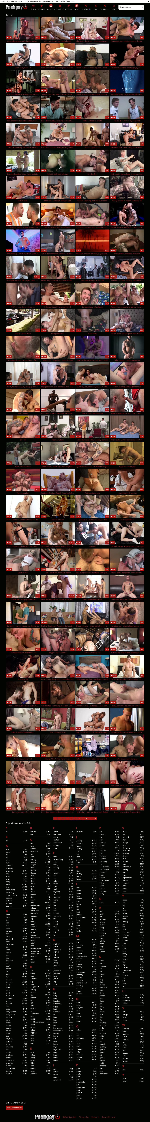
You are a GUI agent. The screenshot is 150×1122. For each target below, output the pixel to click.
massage (86, 950)
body (16, 1009)
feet (63, 878)
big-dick (16, 985)
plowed (110, 845)
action (16, 852)
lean (86, 896)
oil (86, 1033)
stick (133, 832)
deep (40, 984)
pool (110, 848)
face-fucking (63, 859)
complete (40, 913)
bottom (16, 1028)
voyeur (133, 1020)
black (16, 993)
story (133, 840)
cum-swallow (40, 954)
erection (40, 1074)
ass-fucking (16, 890)
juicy (86, 862)
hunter (63, 1060)
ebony (40, 1057)
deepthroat (40, 987)
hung (63, 1052)
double (40, 1019)
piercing (110, 834)
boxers (16, 1033)
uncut (133, 995)
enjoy (40, 1071)
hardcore (63, 1012)
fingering (63, 892)
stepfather (110, 1074)
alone (16, 860)
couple (40, 924)
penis (86, 1090)
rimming (110, 933)
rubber (110, 949)
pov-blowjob (110, 867)
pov (110, 864)
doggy (40, 1011)
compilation (40, 911)
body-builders (16, 1012)
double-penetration (40, 1022)
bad (16, 920)
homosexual (63, 1031)
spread (110, 1060)
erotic (63, 832)
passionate (86, 1082)
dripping (40, 1033)
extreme (63, 845)
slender (110, 1012)
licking (86, 904)
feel (63, 875)
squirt (110, 1063)
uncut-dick (133, 997)
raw (110, 911)
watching (133, 1034)
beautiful (16, 960)
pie (110, 832)
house (63, 1044)
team (133, 919)
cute (40, 959)
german (63, 957)
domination (40, 1014)
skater (110, 1001)
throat (133, 937)
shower (110, 995)
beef (16, 966)
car (40, 854)
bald (16, 925)
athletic (16, 900)
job (86, 854)
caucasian (40, 862)
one (86, 1041)
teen (133, 924)
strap (133, 845)
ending (40, 1068)
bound (16, 1031)
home (63, 1025)
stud (133, 859)
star (110, 1068)
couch (40, 921)
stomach (133, 837)
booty (16, 1025)
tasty (133, 911)
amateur (16, 865)
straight (133, 842)
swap (133, 886)
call (40, 843)
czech (40, 962)
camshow (40, 851)
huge (63, 1047)
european (63, 834)
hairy (63, 995)
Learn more (70, 1)
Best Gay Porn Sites (14, 1108)
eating (40, 1055)
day (40, 981)
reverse (110, 925)
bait (16, 923)
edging (40, 1060)
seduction (110, 966)
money (86, 977)
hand (63, 998)
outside (86, 1057)
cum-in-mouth (40, 948)
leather (86, 898)
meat (86, 961)
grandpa (63, 973)
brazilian (16, 1041)
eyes (63, 848)
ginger (63, 960)
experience (63, 842)
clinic (40, 886)
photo (86, 1095)
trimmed (133, 975)
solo (110, 1039)
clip (40, 889)
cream (40, 932)
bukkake (40, 832)
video (133, 1012)
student (133, 861)
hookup (63, 1033)
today (133, 954)
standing (110, 1066)
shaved (110, 985)
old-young (86, 1038)
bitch (16, 990)
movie (86, 991)
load (86, 912)
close (40, 892)
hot (63, 1039)
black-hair (16, 998)
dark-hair (40, 979)
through (133, 940)
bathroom (16, 944)
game (63, 946)
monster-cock (86, 983)
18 (16, 832)
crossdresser (40, 937)
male (86, 940)
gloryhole (63, 965)
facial (63, 862)
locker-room (86, 917)
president (110, 872)
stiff (133, 834)
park (86, 1076)
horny (63, 1036)
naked (86, 1002)
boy (16, 1036)
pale (86, 1068)
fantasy (63, 867)
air (16, 855)
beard (16, 955)
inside (63, 1074)
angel (16, 876)
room (110, 944)
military (86, 967)
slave (110, 1009)
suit (133, 872)
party (86, 1079)
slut (110, 1020)
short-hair (110, 987)
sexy (110, 979)
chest (40, 867)
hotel (63, 1041)
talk (133, 902)
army (16, 882)
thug (133, 943)
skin (110, 1004)
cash (40, 857)
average (16, 906)
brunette (16, 1063)
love (86, 923)
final (63, 889)
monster (86, 980)
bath (16, 942)
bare (16, 936)
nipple (86, 1016)
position (110, 859)
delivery (40, 989)
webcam (133, 1039)
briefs (16, 1049)
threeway (133, 935)
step (110, 1071)
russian (110, 952)
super (133, 875)
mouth (86, 988)
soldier (110, 1036)
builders (16, 1074)
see (110, 969)
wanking (133, 1029)
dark (40, 976)
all (16, 857)
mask (86, 948)
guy (63, 981)
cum (40, 946)
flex (63, 902)
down (40, 1024)
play (110, 840)
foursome (63, 916)
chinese (40, 870)
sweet (133, 891)
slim (110, 1014)
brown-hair (16, 1060)
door (40, 1016)
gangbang (63, 949)
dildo (40, 1000)
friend (63, 924)
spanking (110, 1047)
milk (86, 969)
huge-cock (63, 1049)
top (133, 962)
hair (63, 993)
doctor (40, 1008)
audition (16, 903)
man (86, 942)
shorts (110, 990)
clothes (40, 894)
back (16, 917)
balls (16, 928)
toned (133, 956)
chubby (40, 873)
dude (40, 1041)
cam (40, 846)
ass (16, 887)
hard (63, 1009)
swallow (133, 883)
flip (63, 905)
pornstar (110, 856)
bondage (16, 1017)
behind (16, 969)
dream (40, 1027)
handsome (63, 1004)
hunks (63, 1057)
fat (63, 870)
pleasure (110, 842)
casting (40, 859)
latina (86, 890)
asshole (16, 898)
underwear (133, 1000)
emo (40, 1066)
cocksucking (40, 905)
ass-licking (16, 892)
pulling (110, 888)
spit (110, 1055)
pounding (110, 861)
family (63, 865)
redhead (110, 919)
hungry (63, 1055)
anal (16, 873)
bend (16, 971)
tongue (133, 959)
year (133, 1078)
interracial (63, 1080)
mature (86, 958)
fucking (63, 929)
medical (86, 964)
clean (40, 881)
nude (86, 1021)
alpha (16, 863)
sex (110, 977)
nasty (86, 1005)
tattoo (133, 913)
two (133, 986)
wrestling (133, 1061)
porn (110, 853)
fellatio (63, 881)
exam (63, 837)
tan (133, 908)
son (110, 1041)
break (16, 1044)
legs (86, 901)
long (86, 920)
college (40, 908)
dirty (40, 1006)
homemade (63, 1028)
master (86, 953)
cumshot (40, 956)
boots (16, 1022)
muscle (86, 993)
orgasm (86, 1049)
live (86, 909)
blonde (16, 1001)
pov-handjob (110, 869)
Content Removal (108, 1117)
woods (133, 1053)
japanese (86, 843)
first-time (63, 897)
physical (86, 1098)
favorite (63, 873)
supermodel (133, 877)
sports (110, 1057)
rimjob (110, 930)
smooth (110, 1025)
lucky (86, 928)
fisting (63, 900)
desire (40, 992)
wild (133, 1050)
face (63, 857)
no (86, 1018)
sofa (110, 1031)
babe (16, 915)
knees (86, 879)
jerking (86, 849)
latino (86, 893)
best (16, 974)
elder (40, 1063)
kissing (86, 873)
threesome (133, 932)
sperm (110, 1052)
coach (40, 900)
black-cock (16, 995)
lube (86, 925)
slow (110, 1017)
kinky (86, 871)
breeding (16, 1047)
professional (110, 880)
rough (110, 946)
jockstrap (86, 859)
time (133, 951)
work (133, 1055)
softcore (110, 1033)
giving (63, 962)
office (86, 1030)
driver (40, 1035)
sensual (110, 974)
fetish (63, 884)
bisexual (16, 987)
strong (133, 856)
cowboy (40, 929)
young (133, 1081)
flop (63, 908)
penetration (86, 1087)
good (63, 968)
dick (40, 995)
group (63, 979)
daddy (40, 973)
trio (133, 978)
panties (86, 1071)
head (63, 1017)
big (16, 977)
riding (110, 927)
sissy (110, 998)
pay (86, 1085)
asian (16, 884)
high (63, 1020)
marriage (86, 945)
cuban (40, 943)
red (110, 917)
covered (40, 927)
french (63, 921)
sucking (133, 869)
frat (63, 919)
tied (133, 946)
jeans (86, 846)
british (16, 1052)
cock (40, 902)
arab (16, 879)
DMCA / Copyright (69, 1117)
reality (110, 914)
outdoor (86, 1054)
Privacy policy (84, 1117)
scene (110, 960)
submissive (133, 867)
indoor (63, 1072)
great (63, 976)
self (110, 971)
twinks (133, 983)
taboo (133, 900)
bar (16, 933)
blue (16, 1006)
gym (63, 984)
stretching (133, 848)
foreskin (63, 913)
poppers (110, 850)
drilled (40, 1030)
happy (63, 1006)
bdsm (16, 950)
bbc (16, 947)
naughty (86, 1008)
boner (16, 1020)
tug (133, 981)
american (16, 871)
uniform (133, 1003)
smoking (110, 1022)
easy (40, 1052)
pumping (110, 891)
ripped (110, 935)
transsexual (133, 970)
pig (110, 837)
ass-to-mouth (16, 895)
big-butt (16, 979)
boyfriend (16, 1039)
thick (133, 929)
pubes (110, 883)
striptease (133, 850)
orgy (86, 1052)
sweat (133, 888)
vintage (133, 1014)
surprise (133, 880)
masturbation (86, 956)
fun (63, 935)
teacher (133, 916)
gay (63, 954)
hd (63, 1014)
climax (40, 884)
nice (86, 1010)
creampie (40, 935)
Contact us (95, 1117)
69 (16, 840)
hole (63, 1022)
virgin (133, 1017)
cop (40, 919)
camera (40, 849)
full (63, 932)
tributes (133, 973)
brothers (16, 1055)
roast (110, 938)
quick (110, 902)
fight (63, 886)
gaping (63, 952)
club (40, 897)
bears (16, 958)
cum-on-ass (40, 951)
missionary (86, 972)
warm (133, 1031)
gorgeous (63, 971)
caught (40, 865)
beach (16, 952)
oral (86, 1046)
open (86, 1043)
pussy (110, 894)
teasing (133, 921)
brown (16, 1057)
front (63, 927)
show (110, 993)
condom (40, 916)
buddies (16, 1071)
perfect (86, 1093)
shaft (110, 982)
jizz (86, 851)
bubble (16, 1066)
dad (40, 971)
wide (133, 1047)
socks (110, 1028)
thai (133, 927)
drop (40, 1038)
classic (40, 878)
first (63, 894)
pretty (110, 875)
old (86, 1035)
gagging (63, 944)
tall (133, 905)
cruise (40, 940)
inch (63, 1069)
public (110, 886)
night (86, 1013)
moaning (86, 975)
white (133, 1045)
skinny (110, 1006)
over (86, 1060)
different (40, 997)
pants (86, 1074)
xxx (133, 1070)
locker (86, 915)
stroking (133, 853)
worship (133, 1058)
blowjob (16, 1004)
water (133, 1037)
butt (40, 834)
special (110, 1049)
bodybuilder (16, 1014)
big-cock (16, 982)
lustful (86, 931)
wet (133, 1042)
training (133, 967)
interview (86, 832)
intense (63, 1077)
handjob (63, 1001)
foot (63, 911)
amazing (16, 868)
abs (16, 849)
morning (86, 985)
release (110, 922)
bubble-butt (16, 1068)
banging (16, 931)
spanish (110, 1044)
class (40, 875)
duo (40, 1043)
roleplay (110, 941)
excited (63, 840)
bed (16, 963)
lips (86, 907)
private (110, 877)
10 (87, 818)
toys (133, 964)
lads (86, 888)
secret (110, 963)
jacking (86, 840)
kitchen (86, 876)
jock (86, 857)
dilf (40, 1003)
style (133, 864)
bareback (16, 939)
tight (133, 948)
